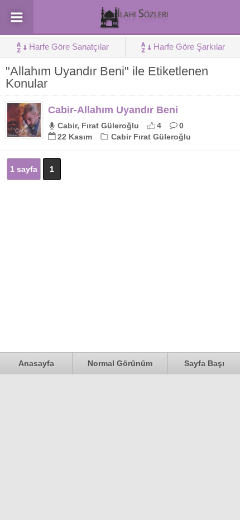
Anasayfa (36, 363)
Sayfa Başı (204, 363)
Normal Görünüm (120, 363)
